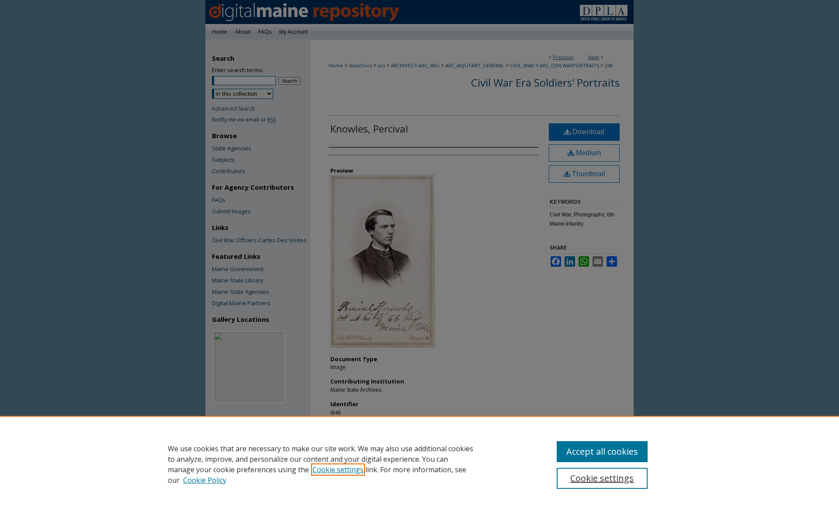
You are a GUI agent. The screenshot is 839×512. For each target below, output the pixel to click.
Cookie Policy (204, 480)
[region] (419, 464)
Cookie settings (338, 469)
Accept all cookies (602, 451)
